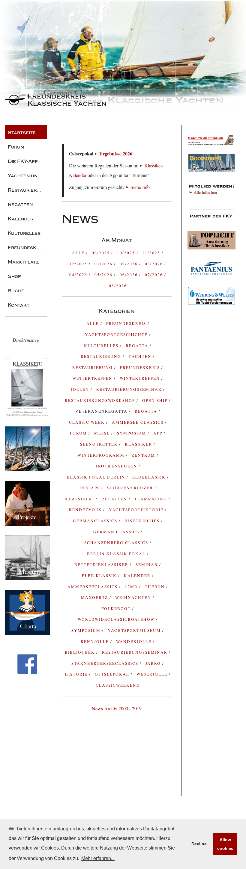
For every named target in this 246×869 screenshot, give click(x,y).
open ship (155, 400)
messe (102, 433)
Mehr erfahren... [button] (98, 858)
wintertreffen (140, 378)
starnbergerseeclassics (105, 663)
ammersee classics (138, 422)
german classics (117, 532)
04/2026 (79, 274)
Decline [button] (199, 843)
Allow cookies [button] (225, 844)
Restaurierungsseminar (129, 389)
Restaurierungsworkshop (100, 400)
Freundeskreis (140, 367)
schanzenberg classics (117, 542)
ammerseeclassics (93, 586)
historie (77, 674)
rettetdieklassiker (102, 564)
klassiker (139, 444)
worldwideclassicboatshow (117, 619)
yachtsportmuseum (135, 630)
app (158, 433)
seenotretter (99, 444)
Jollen (81, 389)
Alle (79, 252)
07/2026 (154, 274)
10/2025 (126, 252)
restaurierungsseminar (135, 652)
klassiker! (80, 499)
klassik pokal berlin (97, 477)
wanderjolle (134, 641)
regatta (138, 345)
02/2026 (129, 264)
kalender (138, 575)
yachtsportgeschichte (117, 334)
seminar (147, 564)
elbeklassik (149, 477)
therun (155, 586)
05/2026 (104, 274)
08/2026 (118, 285)
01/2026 (104, 264)
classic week (87, 422)
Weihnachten (134, 597)
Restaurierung (93, 367)
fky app (90, 487)
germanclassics (96, 520)
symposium (132, 433)
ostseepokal (113, 674)
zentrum (144, 455)
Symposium (86, 630)
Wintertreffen (93, 378)
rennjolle (95, 641)
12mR (132, 586)
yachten (140, 356)
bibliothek (80, 652)
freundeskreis (127, 323)
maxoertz (95, 597)
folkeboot (116, 608)
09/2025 (101, 252)
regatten (115, 499)
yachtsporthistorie (137, 509)
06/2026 (129, 274)
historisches (142, 520)
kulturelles (102, 345)
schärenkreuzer (130, 487)
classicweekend (118, 685)
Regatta (147, 411)
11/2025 (152, 252)
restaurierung (102, 356)
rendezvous (86, 509)
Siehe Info (140, 187)
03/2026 (154, 264)
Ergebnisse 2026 (115, 153)
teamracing (151, 499)
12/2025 (79, 264)
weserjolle (152, 674)
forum (79, 433)
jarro (154, 663)
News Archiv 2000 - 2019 (117, 708)
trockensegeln (117, 466)
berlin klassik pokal (117, 553)
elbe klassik (100, 575)
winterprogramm (101, 455)
